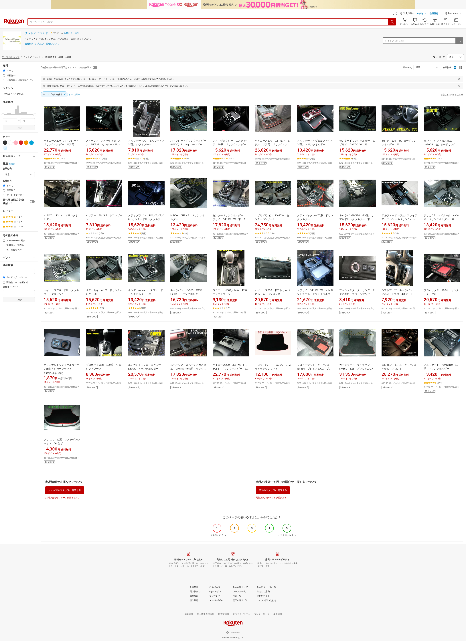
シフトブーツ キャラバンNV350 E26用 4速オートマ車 (399, 294)
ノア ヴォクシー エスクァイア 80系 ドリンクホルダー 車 (231, 144)
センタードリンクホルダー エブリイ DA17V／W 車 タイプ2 (230, 219)
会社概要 (29, 44)
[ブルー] (31, 142)
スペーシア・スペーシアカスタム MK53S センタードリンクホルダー (104, 144)
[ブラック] (5, 142)
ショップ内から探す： (396, 40)
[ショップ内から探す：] (459, 40)
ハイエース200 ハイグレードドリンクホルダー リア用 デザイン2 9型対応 (61, 144)
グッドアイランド (36, 33)
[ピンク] (15, 142)
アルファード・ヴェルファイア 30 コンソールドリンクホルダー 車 (401, 219)
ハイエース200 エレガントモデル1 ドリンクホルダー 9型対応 (231, 368)
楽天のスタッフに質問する (273, 490)
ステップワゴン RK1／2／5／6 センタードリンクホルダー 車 (146, 219)
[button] (453, 14)
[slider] (3, 114)
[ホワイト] (10, 142)
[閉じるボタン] (459, 79)
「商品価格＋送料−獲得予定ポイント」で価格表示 (64, 67)
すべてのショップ (10, 57)
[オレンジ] (26, 142)
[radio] (4, 71)
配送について (52, 44)
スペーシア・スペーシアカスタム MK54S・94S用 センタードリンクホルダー (188, 368)
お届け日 (7, 181)
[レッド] (21, 142)
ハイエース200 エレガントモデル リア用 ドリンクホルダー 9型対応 (273, 144)
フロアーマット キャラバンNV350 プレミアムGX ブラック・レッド (314, 368)
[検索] (392, 21)
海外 (13, 163)
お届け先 (7, 168)
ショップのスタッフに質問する (64, 490)
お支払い (39, 44)
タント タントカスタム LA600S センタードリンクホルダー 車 (441, 144)
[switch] (32, 201)
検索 (20, 127)
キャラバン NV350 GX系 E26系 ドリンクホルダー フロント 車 (188, 294)
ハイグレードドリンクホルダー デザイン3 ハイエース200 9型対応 (189, 144)
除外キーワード (10, 287)
